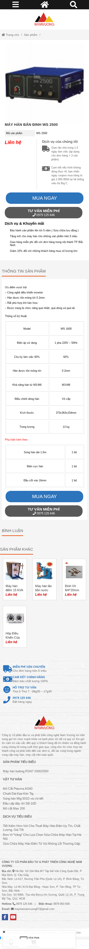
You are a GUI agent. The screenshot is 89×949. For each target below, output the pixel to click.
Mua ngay (44, 198)
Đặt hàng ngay (22, 699)
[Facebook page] (5, 917)
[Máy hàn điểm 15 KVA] (15, 579)
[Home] (44, 19)
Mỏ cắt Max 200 (14, 808)
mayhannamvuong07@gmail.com (34, 909)
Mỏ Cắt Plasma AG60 (17, 788)
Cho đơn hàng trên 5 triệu (30, 668)
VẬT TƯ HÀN (12, 779)
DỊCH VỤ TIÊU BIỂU (17, 816)
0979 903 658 (61, 903)
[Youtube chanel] (13, 917)
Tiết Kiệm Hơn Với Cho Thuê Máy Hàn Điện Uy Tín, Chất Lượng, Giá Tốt (41, 827)
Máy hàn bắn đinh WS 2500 (31, 125)
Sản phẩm (30, 34)
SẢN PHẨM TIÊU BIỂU (19, 762)
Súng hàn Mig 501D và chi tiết (23, 798)
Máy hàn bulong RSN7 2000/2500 (25, 771)
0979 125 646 (44, 213)
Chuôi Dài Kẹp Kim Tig (18, 793)
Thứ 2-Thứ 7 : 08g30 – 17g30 (32, 689)
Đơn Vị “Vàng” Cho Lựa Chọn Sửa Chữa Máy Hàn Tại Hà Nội (42, 836)
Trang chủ (12, 34)
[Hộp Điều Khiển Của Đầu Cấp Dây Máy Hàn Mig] (15, 627)
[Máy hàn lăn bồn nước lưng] (44, 579)
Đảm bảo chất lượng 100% (30, 679)
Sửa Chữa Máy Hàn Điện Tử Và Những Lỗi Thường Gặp (41, 843)
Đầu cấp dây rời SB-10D (19, 803)
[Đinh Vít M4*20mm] (74, 579)
